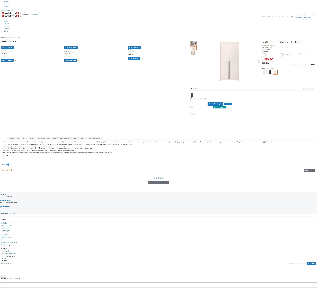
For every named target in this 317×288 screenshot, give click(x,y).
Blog (2, 244)
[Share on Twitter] (193, 120)
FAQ (5, 4)
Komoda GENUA (132, 52)
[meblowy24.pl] (12, 15)
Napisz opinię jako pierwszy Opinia (158, 182)
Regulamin (4, 223)
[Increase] (191, 107)
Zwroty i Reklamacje (6, 227)
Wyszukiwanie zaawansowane (9, 242)
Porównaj (193, 114)
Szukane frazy (5, 228)
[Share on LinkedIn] (193, 122)
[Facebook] (193, 117)
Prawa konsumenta (6, 225)
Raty (24, 138)
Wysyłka (6, 6)
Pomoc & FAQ (4, 234)
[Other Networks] (193, 127)
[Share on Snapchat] (197, 131)
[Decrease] (191, 102)
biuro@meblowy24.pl (10, 253)
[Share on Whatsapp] (197, 129)
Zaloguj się (270, 16)
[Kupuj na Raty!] (219, 108)
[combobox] (305, 15)
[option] (264, 72)
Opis (4, 138)
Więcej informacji (14, 138)
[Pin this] (193, 125)
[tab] (4, 138)
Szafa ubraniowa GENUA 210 (5, 52)
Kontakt (6, 1)
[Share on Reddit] (197, 134)
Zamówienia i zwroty (6, 237)
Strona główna (4, 37)
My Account (263, 16)
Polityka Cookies (5, 230)
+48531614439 (7, 251)
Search (24, 13)
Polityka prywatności (6, 222)
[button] (193, 43)
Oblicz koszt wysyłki (308, 89)
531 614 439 (35, 14)
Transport (32, 138)
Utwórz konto (286, 16)
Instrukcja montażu (43, 138)
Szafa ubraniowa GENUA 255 (68, 52)
